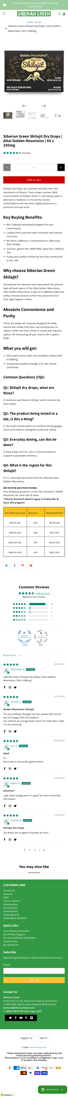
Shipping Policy (11, 914)
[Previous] (24, 105)
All (39, 22)
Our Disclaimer (11, 944)
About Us (8, 894)
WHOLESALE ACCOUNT (15, 918)
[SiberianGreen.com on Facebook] (15, 1018)
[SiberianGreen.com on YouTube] (20, 1018)
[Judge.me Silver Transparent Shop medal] (41, 636)
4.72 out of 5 (42, 593)
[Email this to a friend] (31, 565)
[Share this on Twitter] (6, 565)
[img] (10, 664)
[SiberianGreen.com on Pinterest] (26, 1018)
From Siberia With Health (16, 931)
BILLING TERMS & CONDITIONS (19, 938)
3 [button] (35, 849)
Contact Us (9, 890)
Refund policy (10, 904)
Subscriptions (10, 911)
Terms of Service (11, 901)
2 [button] (30, 849)
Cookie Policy (10, 941)
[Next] (43, 105)
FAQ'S (6, 897)
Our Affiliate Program (14, 934)
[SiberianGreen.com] (34, 14)
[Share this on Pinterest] (23, 565)
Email (7, 964)
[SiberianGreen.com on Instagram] (31, 1018)
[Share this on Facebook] (15, 565)
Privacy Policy (10, 907)
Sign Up (34, 980)
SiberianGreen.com (37, 1047)
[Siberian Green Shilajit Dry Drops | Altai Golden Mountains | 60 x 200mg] (34, 70)
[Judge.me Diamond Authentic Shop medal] (24, 636)
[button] (11, 152)
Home (30, 22)
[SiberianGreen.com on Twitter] (10, 1018)
